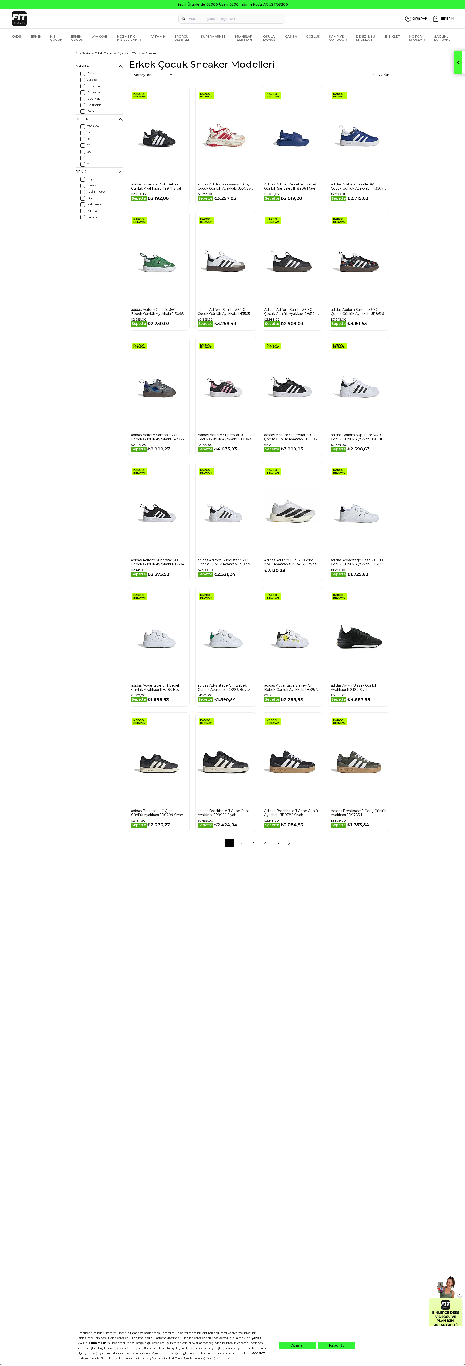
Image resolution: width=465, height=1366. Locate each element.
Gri (89, 198)
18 (88, 139)
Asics (90, 73)
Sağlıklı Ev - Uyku (442, 37)
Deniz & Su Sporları (365, 37)
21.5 (89, 164)
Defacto (92, 111)
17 (88, 132)
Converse (93, 92)
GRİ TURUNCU (97, 191)
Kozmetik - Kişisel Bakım (129, 37)
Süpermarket (213, 36)
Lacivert (93, 217)
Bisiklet (392, 36)
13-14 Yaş (93, 126)
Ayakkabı (100, 36)
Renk (81, 172)
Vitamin (158, 36)
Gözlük (313, 36)
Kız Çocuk (56, 37)
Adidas (92, 79)
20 (89, 151)
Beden (82, 119)
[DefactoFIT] (84, 18)
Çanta (291, 36)
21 (88, 158)
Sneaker (151, 53)
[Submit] (183, 18)
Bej (89, 179)
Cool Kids (93, 98)
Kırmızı (92, 210)
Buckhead (94, 86)
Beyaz (91, 185)
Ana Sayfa (83, 53)
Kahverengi (95, 204)
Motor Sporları (417, 37)
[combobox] (231, 19)
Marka (82, 66)
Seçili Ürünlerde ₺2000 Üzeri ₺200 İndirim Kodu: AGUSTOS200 (232, 4)
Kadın (17, 36)
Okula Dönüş (269, 37)
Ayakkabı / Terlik (129, 53)
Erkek (36, 36)
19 (88, 145)
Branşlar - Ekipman (243, 37)
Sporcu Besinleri (182, 37)
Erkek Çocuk (77, 37)
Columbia (94, 105)
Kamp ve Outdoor (338, 37)
